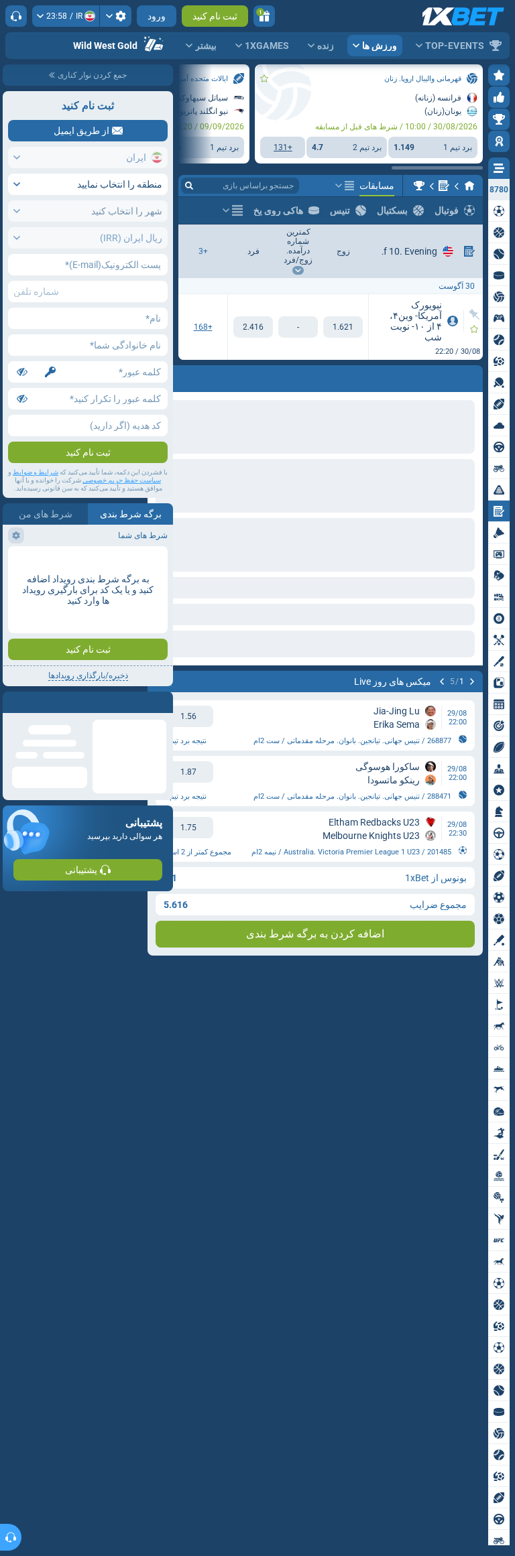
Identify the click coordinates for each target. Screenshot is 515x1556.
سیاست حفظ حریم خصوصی (121, 480)
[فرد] (253, 327)
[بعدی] (437, 376)
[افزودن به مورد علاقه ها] (264, 78)
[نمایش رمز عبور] (22, 372)
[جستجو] (189, 186)
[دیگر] (345, 186)
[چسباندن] (474, 314)
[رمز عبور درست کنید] (50, 372)
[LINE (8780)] (469, 185)
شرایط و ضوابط (35, 472)
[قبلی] (472, 376)
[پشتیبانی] (16, 16)
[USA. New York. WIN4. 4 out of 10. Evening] (419, 185)
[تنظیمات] (115, 16)
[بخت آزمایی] (444, 185)
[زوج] (343, 327)
